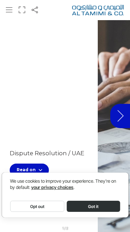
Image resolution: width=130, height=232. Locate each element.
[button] (9, 10)
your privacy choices (52, 187)
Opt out (37, 206)
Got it (93, 206)
